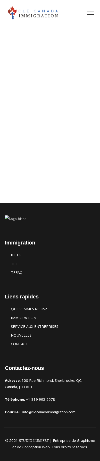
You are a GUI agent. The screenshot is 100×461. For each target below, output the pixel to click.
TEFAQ (17, 272)
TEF (14, 263)
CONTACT (19, 343)
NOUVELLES (21, 335)
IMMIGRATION (23, 317)
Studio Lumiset (34, 441)
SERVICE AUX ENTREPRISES (34, 326)
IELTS (16, 254)
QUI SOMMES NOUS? (29, 308)
